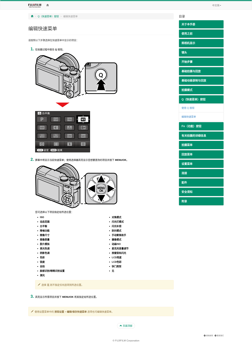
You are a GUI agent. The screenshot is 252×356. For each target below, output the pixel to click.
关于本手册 (188, 24)
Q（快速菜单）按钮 (48, 16)
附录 (184, 201)
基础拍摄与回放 (191, 71)
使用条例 (209, 336)
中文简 (215, 5)
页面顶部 (127, 325)
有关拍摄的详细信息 (194, 135)
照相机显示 (188, 43)
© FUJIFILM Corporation (126, 340)
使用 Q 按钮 (188, 108)
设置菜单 (187, 163)
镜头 (184, 52)
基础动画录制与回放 (194, 80)
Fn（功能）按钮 (191, 126)
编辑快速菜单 (189, 116)
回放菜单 (187, 154)
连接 (184, 173)
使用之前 (187, 33)
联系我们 (220, 336)
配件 (184, 182)
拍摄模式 (187, 89)
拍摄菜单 (187, 144)
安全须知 (187, 191)
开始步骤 (187, 61)
